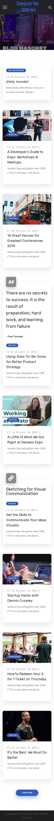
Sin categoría (16, 70)
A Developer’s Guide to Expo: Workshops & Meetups (25, 157)
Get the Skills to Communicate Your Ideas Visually (26, 520)
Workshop (14, 657)
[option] (27, 209)
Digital (13, 135)
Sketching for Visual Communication (26, 491)
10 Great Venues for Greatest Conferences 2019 (25, 241)
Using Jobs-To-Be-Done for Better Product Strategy (26, 362)
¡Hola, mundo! (17, 82)
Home (6, 41)
